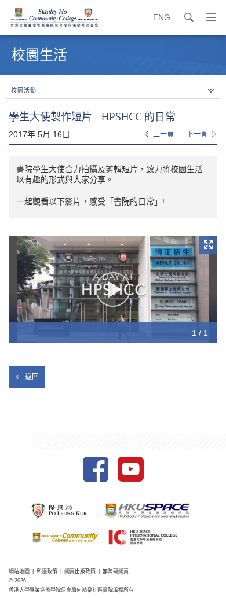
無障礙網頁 (116, 571)
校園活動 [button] (24, 90)
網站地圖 (19, 571)
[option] (113, 289)
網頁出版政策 (80, 571)
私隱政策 (47, 571)
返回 (32, 377)
